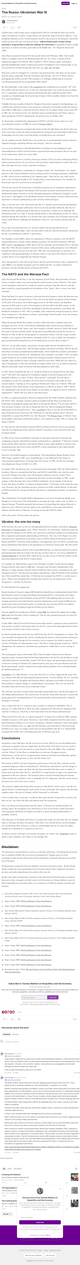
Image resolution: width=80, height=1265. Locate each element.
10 (58, 403)
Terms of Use (50, 1227)
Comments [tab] (6, 1034)
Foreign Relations (9, 555)
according (41, 409)
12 (10, 474)
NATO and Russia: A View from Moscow (36, 901)
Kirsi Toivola (9, 1054)
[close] (60, 1188)
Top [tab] (4, 1169)
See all (5, 1214)
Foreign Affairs (45, 124)
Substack (30, 1261)
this (46, 67)
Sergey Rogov (20, 529)
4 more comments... (7, 1158)
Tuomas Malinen (12, 20)
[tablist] (11, 1034)
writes (22, 587)
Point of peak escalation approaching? (15, 1177)
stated (15, 618)
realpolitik (64, 833)
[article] (40, 1178)
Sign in (74, 3)
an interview (19, 244)
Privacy (40, 1250)
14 (22, 669)
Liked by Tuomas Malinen (14, 1056)
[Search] (76, 1169)
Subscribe (65, 3)
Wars (4, 8)
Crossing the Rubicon (11, 1175)
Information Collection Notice (39, 1229)
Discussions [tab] (18, 1169)
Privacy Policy (56, 1229)
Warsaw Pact (56, 415)
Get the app (50, 1255)
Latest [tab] (9, 1169)
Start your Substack (34, 1255)
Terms (46, 1250)
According (6, 674)
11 (62, 440)
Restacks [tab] (15, 1034)
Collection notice (55, 1250)
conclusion (37, 87)
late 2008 (42, 612)
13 (16, 504)
